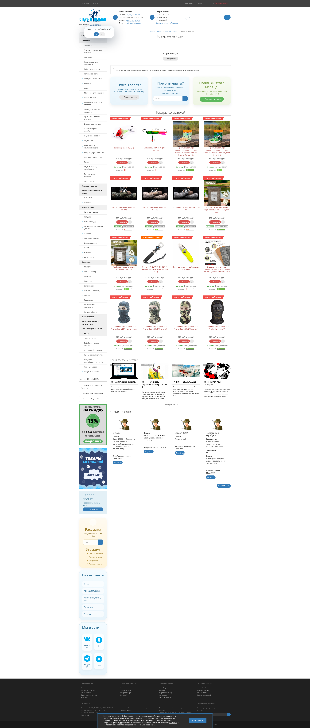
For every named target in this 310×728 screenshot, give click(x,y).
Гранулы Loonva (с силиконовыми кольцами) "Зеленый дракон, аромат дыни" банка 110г (217, 151)
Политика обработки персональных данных (135, 708)
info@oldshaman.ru (133, 23)
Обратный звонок (94, 509)
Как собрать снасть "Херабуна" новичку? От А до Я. (154, 384)
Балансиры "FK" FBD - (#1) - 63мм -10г (155, 149)
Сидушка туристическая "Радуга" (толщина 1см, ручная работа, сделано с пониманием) (217, 269)
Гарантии (88, 607)
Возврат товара (125, 693)
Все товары (163, 695)
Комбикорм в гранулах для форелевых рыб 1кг (124, 268)
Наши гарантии (87, 693)
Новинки (162, 690)
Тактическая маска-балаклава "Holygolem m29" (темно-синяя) (124, 327)
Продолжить (172, 58)
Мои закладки (202, 693)
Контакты (84, 697)
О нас (86, 584)
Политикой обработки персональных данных (135, 725)
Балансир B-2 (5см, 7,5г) (124, 148)
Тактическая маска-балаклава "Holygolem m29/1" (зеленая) (155, 327)
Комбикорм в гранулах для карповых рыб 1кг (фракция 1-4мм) (217, 209)
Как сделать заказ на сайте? (123, 382)
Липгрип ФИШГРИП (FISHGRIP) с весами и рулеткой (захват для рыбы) (155, 269)
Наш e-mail (85, 715)
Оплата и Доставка (88, 690)
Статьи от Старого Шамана (93, 399)
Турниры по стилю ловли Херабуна (91, 387)
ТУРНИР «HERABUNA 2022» (185, 382)
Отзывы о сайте (125, 690)
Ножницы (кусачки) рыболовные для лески (186, 268)
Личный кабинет (203, 688)
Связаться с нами (126, 688)
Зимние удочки (171, 31)
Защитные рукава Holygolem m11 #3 (155, 208)
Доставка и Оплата (90, 3)
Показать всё (223, 486)
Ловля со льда (156, 31)
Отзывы (87, 614)
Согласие (173, 722)
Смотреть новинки (213, 99)
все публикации (171, 405)
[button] (219, 3)
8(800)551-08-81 (133, 14)
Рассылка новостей (204, 695)
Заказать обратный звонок (167, 23)
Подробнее (118, 463)
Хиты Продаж (163, 688)
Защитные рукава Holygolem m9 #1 (186, 208)
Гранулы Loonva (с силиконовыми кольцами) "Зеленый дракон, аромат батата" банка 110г (186, 151)
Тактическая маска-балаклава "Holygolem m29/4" (217, 327)
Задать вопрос (130, 97)
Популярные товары (166, 693)
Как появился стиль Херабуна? (212, 383)
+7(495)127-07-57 (133, 20)
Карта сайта (124, 695)
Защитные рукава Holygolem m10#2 (124, 208)
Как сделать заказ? (92, 590)
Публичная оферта (126, 710)
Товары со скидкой (165, 697)
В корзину (123, 163)
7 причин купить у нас (92, 599)
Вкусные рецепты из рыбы (93, 393)
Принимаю (197, 721)
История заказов (203, 690)
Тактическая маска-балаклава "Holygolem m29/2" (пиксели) (186, 327)
